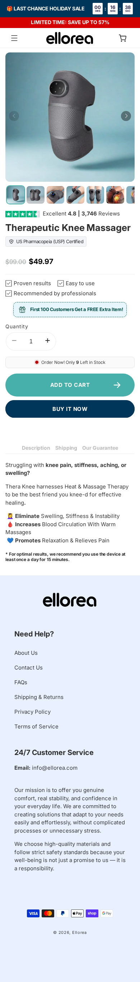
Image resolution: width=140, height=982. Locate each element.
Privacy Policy (32, 711)
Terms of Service (36, 726)
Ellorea (79, 932)
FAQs (20, 682)
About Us (26, 652)
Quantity (16, 326)
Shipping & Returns (39, 697)
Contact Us (28, 667)
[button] (14, 38)
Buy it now (70, 409)
